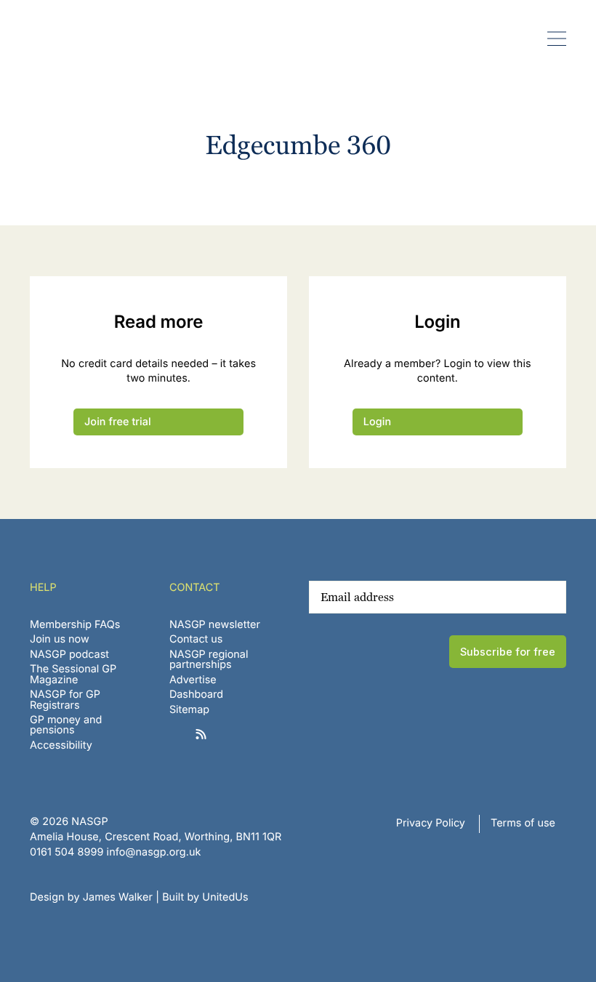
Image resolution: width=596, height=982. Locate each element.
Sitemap (189, 710)
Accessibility (61, 745)
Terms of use (523, 823)
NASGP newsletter (214, 625)
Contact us (196, 639)
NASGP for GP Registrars (65, 699)
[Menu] (557, 38)
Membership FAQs (75, 625)
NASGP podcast (69, 654)
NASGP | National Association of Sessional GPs (68, 39)
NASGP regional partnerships (209, 659)
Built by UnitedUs (205, 897)
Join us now (59, 639)
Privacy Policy (430, 823)
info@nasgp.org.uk (154, 852)
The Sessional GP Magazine (73, 674)
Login (377, 422)
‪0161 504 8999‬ (66, 852)
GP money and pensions (66, 725)
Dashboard (196, 694)
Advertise (193, 680)
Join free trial (117, 422)
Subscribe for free (507, 651)
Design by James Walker (91, 897)
